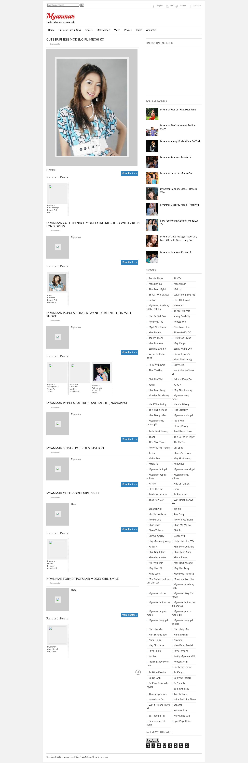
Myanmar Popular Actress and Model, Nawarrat (86, 403)
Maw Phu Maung (183, 360)
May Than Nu (156, 568)
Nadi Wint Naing (157, 404)
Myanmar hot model (159, 602)
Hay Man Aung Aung (160, 541)
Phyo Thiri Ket (156, 489)
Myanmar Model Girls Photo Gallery (76, 757)
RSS (171, 6)
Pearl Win (179, 421)
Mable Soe (154, 458)
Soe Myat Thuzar (182, 667)
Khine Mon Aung (182, 552)
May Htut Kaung (182, 458)
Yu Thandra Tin (157, 716)
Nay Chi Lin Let (181, 484)
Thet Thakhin (155, 370)
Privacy (128, 30)
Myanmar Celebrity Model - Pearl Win (180, 205)
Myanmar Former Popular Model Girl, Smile (82, 578)
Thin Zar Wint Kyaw (184, 437)
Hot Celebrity (181, 410)
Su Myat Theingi (182, 678)
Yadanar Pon (180, 710)
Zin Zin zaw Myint (158, 514)
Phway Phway (181, 426)
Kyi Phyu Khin (156, 563)
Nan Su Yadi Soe (157, 316)
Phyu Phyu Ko (181, 651)
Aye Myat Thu (156, 322)
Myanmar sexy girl (158, 620)
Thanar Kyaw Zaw (158, 694)
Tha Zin (178, 278)
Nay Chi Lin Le (156, 645)
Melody (178, 289)
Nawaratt (179, 640)
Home (51, 30)
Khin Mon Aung (157, 390)
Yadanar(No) (155, 509)
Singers (88, 30)
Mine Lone (154, 574)
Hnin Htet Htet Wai (184, 541)
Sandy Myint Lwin (183, 349)
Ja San (152, 453)
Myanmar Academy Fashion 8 (175, 252)
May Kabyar (180, 343)
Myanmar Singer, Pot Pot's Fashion (75, 448)
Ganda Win (180, 536)
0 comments (55, 44)
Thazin (152, 437)
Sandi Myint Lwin (183, 431)
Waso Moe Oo (156, 699)
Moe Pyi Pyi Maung (159, 396)
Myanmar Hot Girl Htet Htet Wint (178, 110)
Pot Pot (153, 656)
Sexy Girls (179, 365)
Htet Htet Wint (182, 300)
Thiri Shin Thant (157, 442)
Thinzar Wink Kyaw (159, 295)
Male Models (103, 30)
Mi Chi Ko (179, 464)
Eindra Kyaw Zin (182, 354)
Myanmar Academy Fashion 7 (175, 157)
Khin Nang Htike (157, 415)
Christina (178, 448)
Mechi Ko (154, 464)
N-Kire (152, 484)
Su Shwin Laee (181, 689)
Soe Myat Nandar (158, 494)
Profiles (152, 300)
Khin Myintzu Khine (184, 547)
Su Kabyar (179, 672)
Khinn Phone (180, 557)
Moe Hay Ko (155, 284)
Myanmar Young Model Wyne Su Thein (180, 141)
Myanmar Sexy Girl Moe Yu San (176, 173)
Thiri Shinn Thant (158, 410)
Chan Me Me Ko (182, 525)
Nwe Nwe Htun (182, 327)
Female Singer (156, 278)
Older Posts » (138, 672)
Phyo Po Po (155, 651)
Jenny (152, 385)
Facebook (197, 6)
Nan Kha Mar (156, 629)
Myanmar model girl (184, 469)
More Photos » (129, 173)
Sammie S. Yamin (157, 349)
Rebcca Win (180, 322)
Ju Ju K (177, 385)
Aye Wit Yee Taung (183, 520)
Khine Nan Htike (157, 557)
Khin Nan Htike (157, 552)
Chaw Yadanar (156, 530)
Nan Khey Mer (181, 629)
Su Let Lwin (155, 678)
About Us (151, 30)
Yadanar (178, 705)
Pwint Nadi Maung (158, 431)
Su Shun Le (179, 683)
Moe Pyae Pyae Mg (184, 574)
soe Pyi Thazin (156, 338)
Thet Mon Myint (157, 289)
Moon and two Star (184, 579)
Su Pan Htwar (181, 494)
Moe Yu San (180, 284)
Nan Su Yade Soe (158, 635)
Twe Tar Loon (180, 694)
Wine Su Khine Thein (185, 699)
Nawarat (178, 305)
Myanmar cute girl (183, 415)
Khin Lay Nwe (156, 343)
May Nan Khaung (183, 390)
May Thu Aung (181, 568)
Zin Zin (177, 509)
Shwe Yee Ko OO (182, 333)
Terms (139, 30)
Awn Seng (179, 514)
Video (117, 30)
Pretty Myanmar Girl (184, 656)
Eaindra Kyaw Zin (183, 379)
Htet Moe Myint (182, 338)
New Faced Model (183, 645)
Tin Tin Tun (179, 442)
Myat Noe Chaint (158, 327)
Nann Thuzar (155, 640)
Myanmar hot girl (158, 469)
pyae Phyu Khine (182, 721)
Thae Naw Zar (156, 500)
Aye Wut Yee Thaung (159, 448)
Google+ (159, 6)
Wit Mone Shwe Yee (184, 295)
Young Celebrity (182, 316)
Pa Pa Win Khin (157, 365)
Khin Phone (155, 333)
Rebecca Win (181, 662)
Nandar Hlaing (181, 404)
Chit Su (177, 530)
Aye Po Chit (155, 520)
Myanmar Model (157, 593)
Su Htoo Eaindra (157, 672)
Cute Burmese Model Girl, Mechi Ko (75, 39)
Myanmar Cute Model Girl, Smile (73, 493)
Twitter (183, 6)
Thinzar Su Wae (182, 311)
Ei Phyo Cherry (156, 536)
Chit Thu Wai (155, 379)
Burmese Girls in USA (70, 30)
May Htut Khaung (183, 563)
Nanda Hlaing (181, 635)
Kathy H (153, 547)
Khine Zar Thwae (182, 453)
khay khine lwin (182, 716)
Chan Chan (154, 525)
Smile (176, 489)
